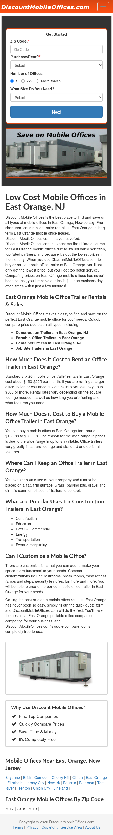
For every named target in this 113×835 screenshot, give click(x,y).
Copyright (50, 827)
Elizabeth (15, 782)
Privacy (32, 827)
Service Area (71, 827)
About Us (92, 827)
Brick (27, 777)
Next (56, 111)
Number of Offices (26, 73)
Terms (18, 827)
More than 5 (51, 80)
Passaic (69, 782)
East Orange (96, 777)
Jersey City (35, 782)
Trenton (23, 788)
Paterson (86, 782)
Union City (41, 788)
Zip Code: (19, 41)
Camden (41, 777)
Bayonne (12, 777)
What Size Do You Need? (32, 88)
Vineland (60, 788)
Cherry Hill (60, 777)
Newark (53, 782)
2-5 (29, 80)
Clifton (77, 777)
